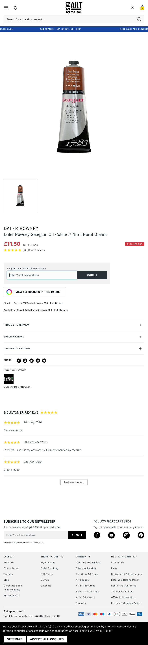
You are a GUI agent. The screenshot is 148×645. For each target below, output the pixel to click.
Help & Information (124, 556)
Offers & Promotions (123, 597)
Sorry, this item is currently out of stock (26, 268)
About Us (9, 562)
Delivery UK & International (127, 574)
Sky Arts (81, 603)
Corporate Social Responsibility (13, 587)
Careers (8, 574)
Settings (15, 639)
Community (83, 556)
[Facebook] (19, 360)
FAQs (114, 568)
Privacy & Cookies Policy (126, 603)
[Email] (38, 360)
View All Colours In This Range (38, 292)
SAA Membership (86, 568)
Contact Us (117, 562)
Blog (6, 579)
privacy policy (16, 542)
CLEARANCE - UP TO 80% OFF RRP (37, 29)
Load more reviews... (74, 482)
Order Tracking (49, 568)
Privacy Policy (102, 630)
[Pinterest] (25, 360)
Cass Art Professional (88, 562)
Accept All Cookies (47, 639)
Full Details (57, 303)
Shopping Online (52, 556)
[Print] (44, 360)
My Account (48, 562)
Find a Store (11, 568)
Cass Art (9, 556)
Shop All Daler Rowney (17, 387)
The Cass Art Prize (87, 574)
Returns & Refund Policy (125, 579)
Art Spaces (82, 579)
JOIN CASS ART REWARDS (111, 29)
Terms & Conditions (122, 591)
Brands (45, 579)
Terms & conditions (30, 542)
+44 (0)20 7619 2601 (47, 616)
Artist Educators (85, 597)
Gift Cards (47, 574)
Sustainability (12, 595)
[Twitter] (31, 360)
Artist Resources (85, 585)
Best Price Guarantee (123, 585)
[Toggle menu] (6, 8)
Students (46, 585)
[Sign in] (132, 8)
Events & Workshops (88, 591)
